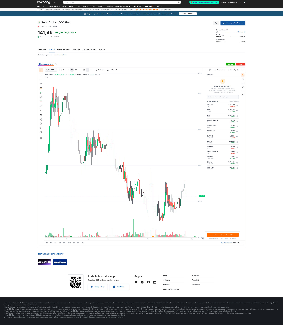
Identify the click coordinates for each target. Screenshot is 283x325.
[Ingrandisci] (121, 234)
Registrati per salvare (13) (224, 235)
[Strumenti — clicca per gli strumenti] (41, 105)
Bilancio (76, 49)
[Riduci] (118, 234)
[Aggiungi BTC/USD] (237, 162)
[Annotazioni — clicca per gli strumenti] (41, 110)
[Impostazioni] (203, 238)
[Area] (84, 70)
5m (64, 70)
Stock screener (137, 6)
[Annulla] (112, 70)
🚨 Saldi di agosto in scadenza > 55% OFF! (204, 2)
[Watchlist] (243, 75)
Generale (42, 49)
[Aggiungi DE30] (237, 115)
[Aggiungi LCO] (237, 126)
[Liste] (243, 83)
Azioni (40, 9)
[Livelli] (40, 132)
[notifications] (240, 2)
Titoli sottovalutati (165, 9)
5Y (78, 243)
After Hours (87, 9)
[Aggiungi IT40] (237, 105)
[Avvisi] (243, 79)
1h (68, 70)
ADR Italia (114, 9)
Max (83, 243)
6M (64, 243)
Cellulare (166, 280)
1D (72, 70)
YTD (69, 243)
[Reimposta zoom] (130, 234)
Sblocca (240, 32)
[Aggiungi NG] (237, 131)
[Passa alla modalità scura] (234, 70)
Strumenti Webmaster (171, 289)
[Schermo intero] (242, 70)
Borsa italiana (66, 9)
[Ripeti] (116, 70)
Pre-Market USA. (77, 9)
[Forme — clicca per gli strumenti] (41, 84)
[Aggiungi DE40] (237, 110)
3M (60, 243)
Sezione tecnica (89, 49)
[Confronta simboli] (59, 70)
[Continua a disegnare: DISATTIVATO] (41, 119)
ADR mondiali (105, 9)
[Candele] (87, 70)
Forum (102, 49)
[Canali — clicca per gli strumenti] (41, 80)
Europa (131, 9)
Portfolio (166, 285)
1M (76, 70)
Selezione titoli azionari (53, 9)
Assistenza (196, 285)
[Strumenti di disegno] (44, 156)
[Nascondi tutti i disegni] (41, 128)
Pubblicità (195, 280)
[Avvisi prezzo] (107, 70)
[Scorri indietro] (124, 234)
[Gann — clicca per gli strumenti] (41, 93)
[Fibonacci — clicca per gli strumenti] (41, 88)
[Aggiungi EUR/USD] (237, 136)
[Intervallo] (79, 70)
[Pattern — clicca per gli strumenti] (41, 97)
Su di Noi (195, 275)
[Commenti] (243, 91)
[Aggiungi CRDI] (237, 147)
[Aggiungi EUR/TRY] (237, 141)
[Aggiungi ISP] (237, 152)
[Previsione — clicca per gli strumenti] (41, 101)
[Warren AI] (243, 95)
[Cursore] (41, 70)
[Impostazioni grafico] (238, 70)
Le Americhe (123, 9)
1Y (74, 243)
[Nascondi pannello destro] (204, 156)
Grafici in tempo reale (45, 55)
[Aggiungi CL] (237, 121)
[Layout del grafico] (204, 70)
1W (51, 243)
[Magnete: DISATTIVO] (41, 115)
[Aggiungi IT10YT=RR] (237, 157)
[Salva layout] (210, 70)
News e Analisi (63, 49)
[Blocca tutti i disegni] (41, 123)
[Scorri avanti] (127, 234)
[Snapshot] (231, 70)
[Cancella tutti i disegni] (41, 138)
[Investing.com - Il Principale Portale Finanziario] (45, 2)
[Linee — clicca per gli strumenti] (41, 76)
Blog (165, 275)
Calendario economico (122, 6)
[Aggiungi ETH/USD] (237, 168)
